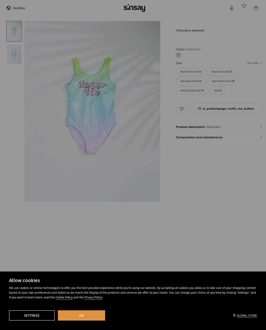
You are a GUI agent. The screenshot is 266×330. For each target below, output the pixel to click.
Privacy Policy (93, 297)
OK (81, 315)
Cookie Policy (64, 297)
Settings (31, 315)
